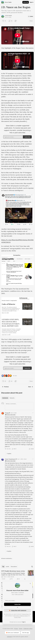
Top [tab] (3, 566)
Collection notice (27, 628)
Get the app (25, 632)
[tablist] (8, 398)
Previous (6, 386)
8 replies (9, 551)
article (14, 339)
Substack (9, 636)
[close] (30, 583)
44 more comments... (6, 558)
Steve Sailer (8, 15)
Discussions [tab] (14, 566)
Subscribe (25, 2)
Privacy (16, 628)
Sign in (31, 2)
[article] (17, 575)
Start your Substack (13, 632)
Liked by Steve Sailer (11, 414)
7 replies (9, 453)
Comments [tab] (5, 398)
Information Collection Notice (20, 615)
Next (29, 386)
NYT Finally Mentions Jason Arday (13, 571)
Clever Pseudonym (10, 459)
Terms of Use (25, 614)
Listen (31, 16)
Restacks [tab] (12, 398)
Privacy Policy (17, 617)
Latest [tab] (7, 566)
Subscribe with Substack (18, 610)
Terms (20, 628)
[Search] (32, 566)
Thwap (7, 413)
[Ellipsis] (33, 412)
